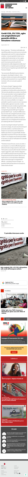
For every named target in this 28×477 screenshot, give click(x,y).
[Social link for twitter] (20, 1)
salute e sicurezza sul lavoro (6, 224)
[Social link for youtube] (25, 1)
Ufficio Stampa (8, 11)
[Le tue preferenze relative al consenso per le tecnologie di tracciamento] (25, 474)
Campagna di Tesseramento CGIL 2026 (12, 338)
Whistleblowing (4, 472)
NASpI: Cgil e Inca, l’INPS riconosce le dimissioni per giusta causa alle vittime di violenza (13, 311)
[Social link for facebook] (21, 1)
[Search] (7, 1)
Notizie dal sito (16, 470)
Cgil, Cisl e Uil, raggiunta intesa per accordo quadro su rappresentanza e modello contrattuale (16, 433)
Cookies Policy (3, 474)
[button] (21, 47)
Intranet (2, 1)
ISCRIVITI (14, 352)
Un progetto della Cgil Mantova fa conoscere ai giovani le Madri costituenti (14, 399)
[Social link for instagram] (23, 1)
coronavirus (4, 222)
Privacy (2, 473)
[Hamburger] (26, 8)
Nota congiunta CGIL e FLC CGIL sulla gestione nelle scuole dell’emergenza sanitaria (12, 203)
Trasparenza (16, 468)
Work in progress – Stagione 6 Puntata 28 (12, 378)
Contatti (15, 465)
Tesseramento (16, 467)
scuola (5, 221)
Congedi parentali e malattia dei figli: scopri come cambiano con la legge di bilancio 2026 (16, 450)
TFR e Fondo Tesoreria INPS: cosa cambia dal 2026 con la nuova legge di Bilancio (16, 440)
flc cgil (2, 226)
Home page (3, 11)
